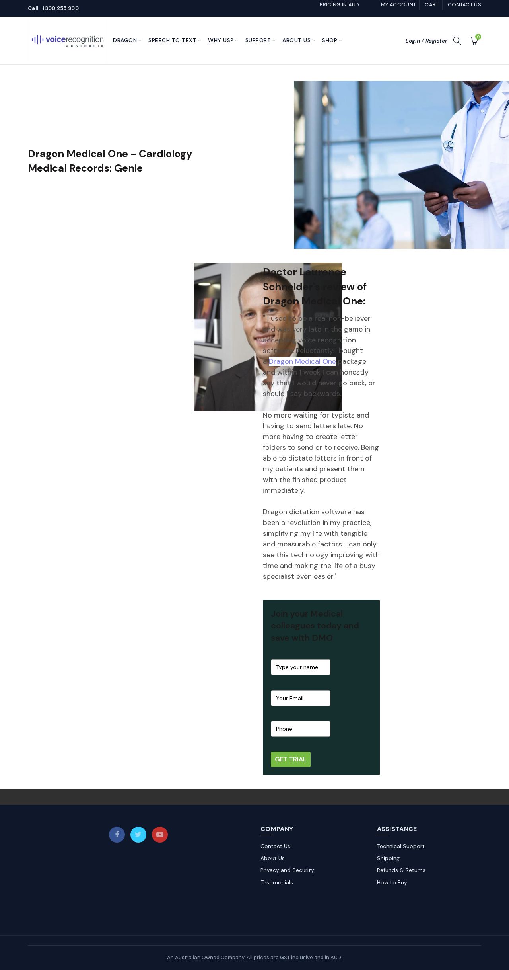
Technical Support (401, 846)
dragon (125, 40)
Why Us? (221, 40)
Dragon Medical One (302, 361)
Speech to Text (172, 40)
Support (258, 40)
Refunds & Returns (401, 870)
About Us (296, 40)
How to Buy (392, 882)
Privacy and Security (287, 870)
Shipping (388, 858)
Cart (432, 4)
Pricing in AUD (339, 4)
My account (398, 4)
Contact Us (275, 846)
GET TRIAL (291, 759)
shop (329, 40)
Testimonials (276, 882)
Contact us (464, 4)
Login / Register (426, 40)
